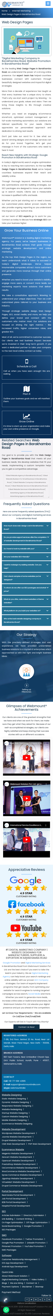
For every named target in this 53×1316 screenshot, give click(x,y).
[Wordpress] (49, 1300)
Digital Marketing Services (37, 962)
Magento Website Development (17, 1153)
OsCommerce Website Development (20, 1167)
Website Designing (12, 1094)
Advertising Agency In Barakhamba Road (26, 493)
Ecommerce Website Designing (17, 1123)
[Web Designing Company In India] (26, 757)
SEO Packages (9, 1229)
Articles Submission (11, 1215)
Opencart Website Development (18, 1160)
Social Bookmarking (11, 1226)
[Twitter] (31, 1300)
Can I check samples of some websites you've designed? (22, 578)
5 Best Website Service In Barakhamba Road (29, 486)
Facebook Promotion (12, 1239)
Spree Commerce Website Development (22, 1175)
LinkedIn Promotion (36, 1242)
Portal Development (12, 1191)
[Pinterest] (36, 1300)
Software (6, 1255)
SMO (4, 1235)
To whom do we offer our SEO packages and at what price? (25, 589)
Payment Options (10, 1286)
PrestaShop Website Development (19, 1164)
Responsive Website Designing (16, 1105)
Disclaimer (27, 1286)
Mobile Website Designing (14, 1120)
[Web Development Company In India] (26, 798)
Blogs (4, 1283)
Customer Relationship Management (20, 1259)
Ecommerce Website (13, 1149)
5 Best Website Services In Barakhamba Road (26, 489)
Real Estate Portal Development (17, 1195)
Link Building (7, 1218)
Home (4, 10)
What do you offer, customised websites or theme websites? (24, 601)
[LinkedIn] (40, 1300)
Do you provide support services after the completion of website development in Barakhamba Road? (25, 539)
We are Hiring (16, 1283)
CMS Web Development (13, 1144)
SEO (4, 1211)
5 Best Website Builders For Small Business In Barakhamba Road (27, 478)
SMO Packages (9, 1249)
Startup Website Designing (15, 1113)
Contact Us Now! (26, 1027)
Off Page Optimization (37, 1222)
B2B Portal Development (14, 1202)
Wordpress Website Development (18, 1133)
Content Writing (24, 1218)
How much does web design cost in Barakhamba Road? (23, 527)
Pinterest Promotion (11, 1246)
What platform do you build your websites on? (22, 610)
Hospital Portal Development (16, 1205)
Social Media (34, 993)
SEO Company (41, 980)
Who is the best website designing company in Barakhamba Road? (22, 620)
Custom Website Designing (15, 1116)
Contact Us (31, 1283)
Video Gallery (37, 1279)
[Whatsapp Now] (5, 1300)
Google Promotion (12, 962)
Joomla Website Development (17, 1136)
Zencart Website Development (17, 1157)
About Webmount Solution (14, 1276)
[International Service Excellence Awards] (26, 839)
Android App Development (15, 1266)
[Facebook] (27, 1300)
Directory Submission (34, 1215)
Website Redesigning (12, 1109)
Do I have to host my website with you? (19, 549)
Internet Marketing (21, 10)
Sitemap (39, 1286)
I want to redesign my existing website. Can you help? (23, 566)
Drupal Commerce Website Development (22, 1185)
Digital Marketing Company (15, 1279)
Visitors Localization (26, 1303)
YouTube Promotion (34, 1246)
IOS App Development (13, 1263)
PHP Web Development (39, 1144)
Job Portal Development (14, 1198)
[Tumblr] (45, 1300)
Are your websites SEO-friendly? (17, 557)
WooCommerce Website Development (21, 1171)
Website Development (14, 1129)
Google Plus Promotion (13, 1242)
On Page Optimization (12, 1222)
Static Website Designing (14, 1098)
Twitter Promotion (34, 1239)
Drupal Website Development (16, 1140)
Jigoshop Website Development (17, 1178)
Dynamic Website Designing (15, 1102)
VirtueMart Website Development (18, 1182)
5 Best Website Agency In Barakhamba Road (23, 475)
